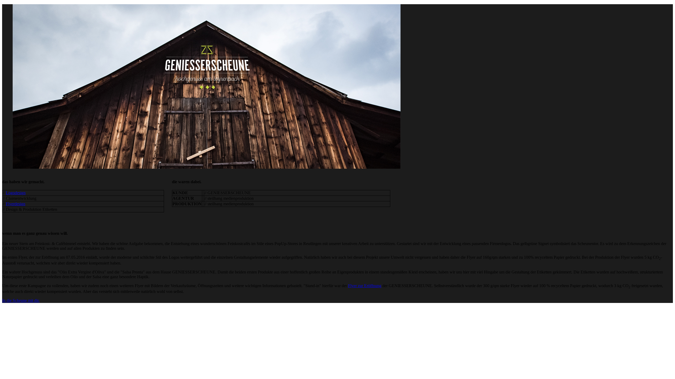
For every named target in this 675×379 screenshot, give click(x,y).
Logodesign (16, 193)
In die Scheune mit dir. (21, 300)
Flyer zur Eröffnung (364, 285)
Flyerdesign (15, 204)
